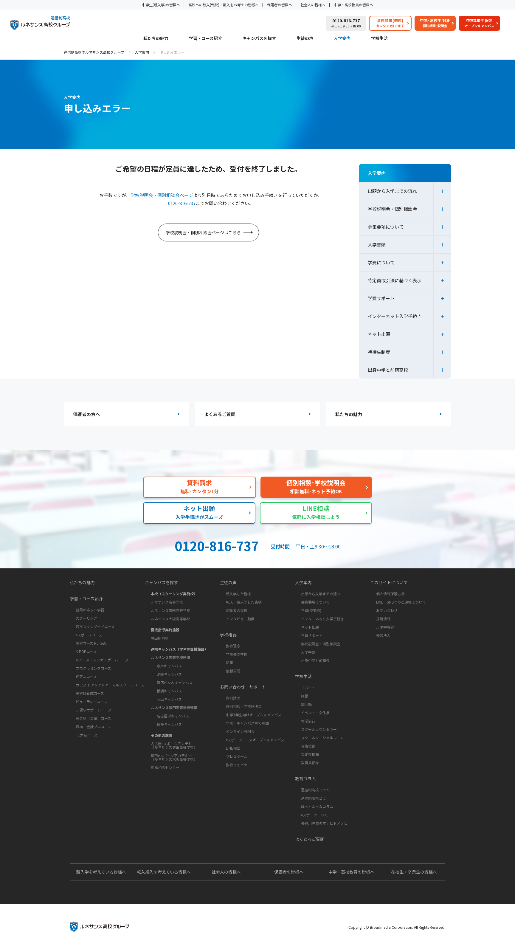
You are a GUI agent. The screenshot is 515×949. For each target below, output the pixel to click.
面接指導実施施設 (165, 629)
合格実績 (308, 745)
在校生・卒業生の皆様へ (414, 872)
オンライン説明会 (240, 731)
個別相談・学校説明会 (244, 706)
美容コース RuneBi (91, 643)
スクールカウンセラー (319, 729)
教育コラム (305, 778)
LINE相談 (233, 747)
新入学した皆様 (238, 593)
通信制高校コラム (315, 789)
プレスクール (236, 756)
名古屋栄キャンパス (173, 715)
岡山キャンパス (169, 699)
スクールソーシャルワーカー (324, 737)
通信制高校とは (313, 798)
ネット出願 (379, 334)
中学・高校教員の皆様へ (353, 4)
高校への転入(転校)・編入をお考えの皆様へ (223, 4)
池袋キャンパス (169, 674)
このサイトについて (389, 582)
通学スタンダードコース (95, 626)
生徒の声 (305, 38)
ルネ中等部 (385, 626)
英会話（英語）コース (93, 718)
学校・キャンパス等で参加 (247, 722)
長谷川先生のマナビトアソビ (324, 823)
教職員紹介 (310, 762)
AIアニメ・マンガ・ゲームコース (102, 659)
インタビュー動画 (240, 618)
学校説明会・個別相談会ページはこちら (203, 232)
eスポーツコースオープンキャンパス (255, 739)
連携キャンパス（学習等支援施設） (179, 649)
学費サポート (381, 298)
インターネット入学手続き (394, 316)
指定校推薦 (310, 754)
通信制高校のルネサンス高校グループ (94, 52)
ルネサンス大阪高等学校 (170, 618)
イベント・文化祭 (315, 712)
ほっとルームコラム (317, 806)
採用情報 (383, 618)
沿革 (229, 662)
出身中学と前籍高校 (388, 370)
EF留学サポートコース (93, 709)
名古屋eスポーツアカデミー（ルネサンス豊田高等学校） (174, 745)
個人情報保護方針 (390, 593)
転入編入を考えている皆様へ (164, 872)
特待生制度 (379, 352)
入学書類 (377, 244)
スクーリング (86, 618)
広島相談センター (165, 767)
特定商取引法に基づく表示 (394, 280)
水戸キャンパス (169, 665)
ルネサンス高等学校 (167, 601)
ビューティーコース (91, 701)
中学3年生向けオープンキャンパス (253, 714)
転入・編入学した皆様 (244, 601)
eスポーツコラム (314, 814)
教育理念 (233, 645)
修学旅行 (308, 720)
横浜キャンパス (169, 690)
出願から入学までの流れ (392, 191)
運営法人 (383, 635)
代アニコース (86, 676)
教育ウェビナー (238, 764)
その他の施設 (161, 735)
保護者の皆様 (236, 610)
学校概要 (228, 634)
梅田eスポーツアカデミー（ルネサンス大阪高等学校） (174, 757)
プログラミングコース (93, 668)
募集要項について (386, 227)
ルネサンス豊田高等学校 (170, 610)
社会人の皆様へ (312, 4)
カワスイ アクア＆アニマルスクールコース (110, 684)
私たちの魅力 (155, 38)
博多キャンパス (169, 724)
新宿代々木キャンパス (175, 682)
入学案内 (342, 38)
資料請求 (233, 697)
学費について (381, 262)
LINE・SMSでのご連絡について (401, 601)
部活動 (306, 704)
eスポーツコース (89, 634)
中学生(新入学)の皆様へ (161, 4)
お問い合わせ (387, 610)
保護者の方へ (86, 414)
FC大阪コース (86, 734)
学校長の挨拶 (236, 654)
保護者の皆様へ (279, 4)
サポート (308, 687)
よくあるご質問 (219, 414)
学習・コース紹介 (205, 38)
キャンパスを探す (259, 38)
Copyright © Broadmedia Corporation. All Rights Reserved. (396, 927)
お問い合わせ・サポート (243, 687)
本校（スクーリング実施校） (174, 593)
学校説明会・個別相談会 (392, 209)
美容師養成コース (90, 693)
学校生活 (379, 38)
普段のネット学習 (90, 609)
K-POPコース (86, 651)
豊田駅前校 (160, 638)
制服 (304, 695)
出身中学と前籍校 (315, 660)
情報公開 (233, 670)
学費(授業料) (311, 610)
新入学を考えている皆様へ (101, 872)
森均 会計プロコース (93, 726)
